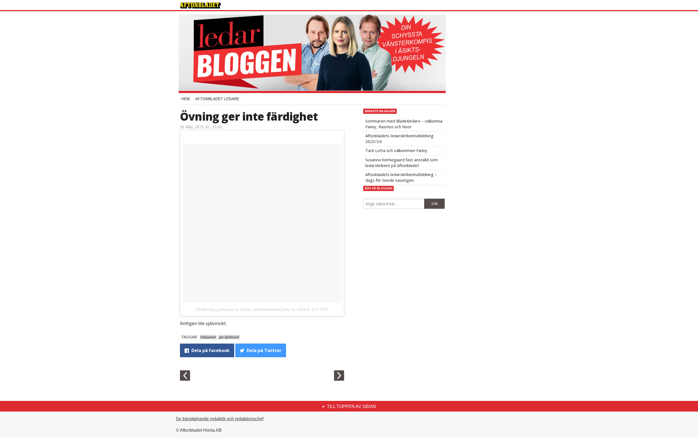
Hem (185, 99)
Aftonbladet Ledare (217, 99)
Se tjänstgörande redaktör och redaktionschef (219, 418)
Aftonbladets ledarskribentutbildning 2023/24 (399, 138)
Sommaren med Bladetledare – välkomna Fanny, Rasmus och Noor (403, 123)
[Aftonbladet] (200, 5)
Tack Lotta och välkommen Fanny (396, 150)
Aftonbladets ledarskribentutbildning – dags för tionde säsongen (401, 177)
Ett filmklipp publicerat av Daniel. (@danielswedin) (239, 309)
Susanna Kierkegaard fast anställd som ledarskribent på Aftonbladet (401, 162)
